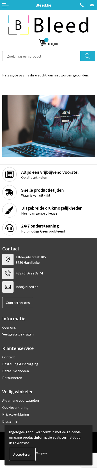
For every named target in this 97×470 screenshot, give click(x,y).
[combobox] (41, 56)
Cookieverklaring (15, 407)
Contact (8, 357)
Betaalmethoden (15, 371)
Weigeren (41, 453)
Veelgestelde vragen (18, 334)
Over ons (9, 327)
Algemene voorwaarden (20, 400)
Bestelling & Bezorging (20, 364)
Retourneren (12, 377)
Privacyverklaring (15, 414)
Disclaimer (10, 421)
